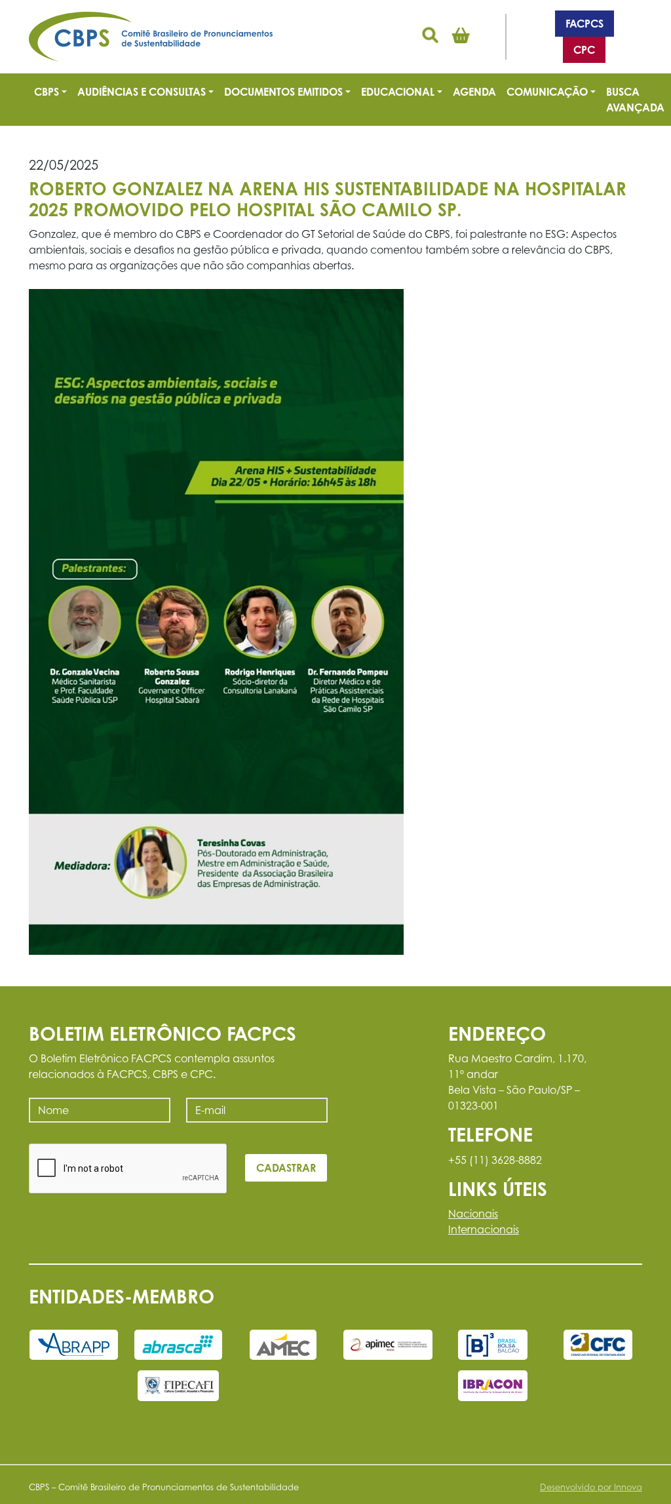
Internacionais (483, 1229)
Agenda (474, 91)
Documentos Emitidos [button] (283, 91)
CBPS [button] (46, 91)
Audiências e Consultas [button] (141, 91)
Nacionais (473, 1213)
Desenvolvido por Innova (591, 1487)
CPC (584, 49)
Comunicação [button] (547, 91)
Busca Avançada (635, 99)
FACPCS (585, 23)
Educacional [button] (397, 91)
